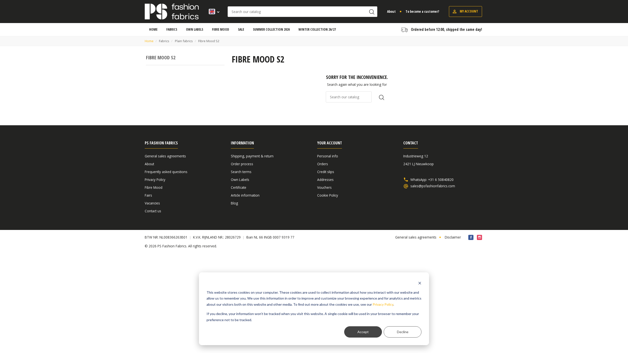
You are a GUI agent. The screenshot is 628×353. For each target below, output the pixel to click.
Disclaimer (453, 237)
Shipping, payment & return (252, 156)
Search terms (241, 171)
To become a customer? (422, 11)
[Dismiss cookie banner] (419, 283)
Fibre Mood (153, 187)
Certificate (238, 187)
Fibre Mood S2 (160, 57)
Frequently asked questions (166, 171)
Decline (402, 332)
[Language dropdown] (213, 11)
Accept (363, 332)
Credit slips (325, 171)
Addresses (325, 179)
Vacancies (152, 203)
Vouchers (324, 187)
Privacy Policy (383, 304)
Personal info (327, 156)
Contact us (153, 211)
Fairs (148, 195)
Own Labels (240, 179)
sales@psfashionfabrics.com (432, 186)
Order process (242, 164)
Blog (234, 203)
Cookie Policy (327, 195)
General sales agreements (165, 156)
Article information (245, 195)
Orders (322, 164)
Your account (329, 143)
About (391, 11)
